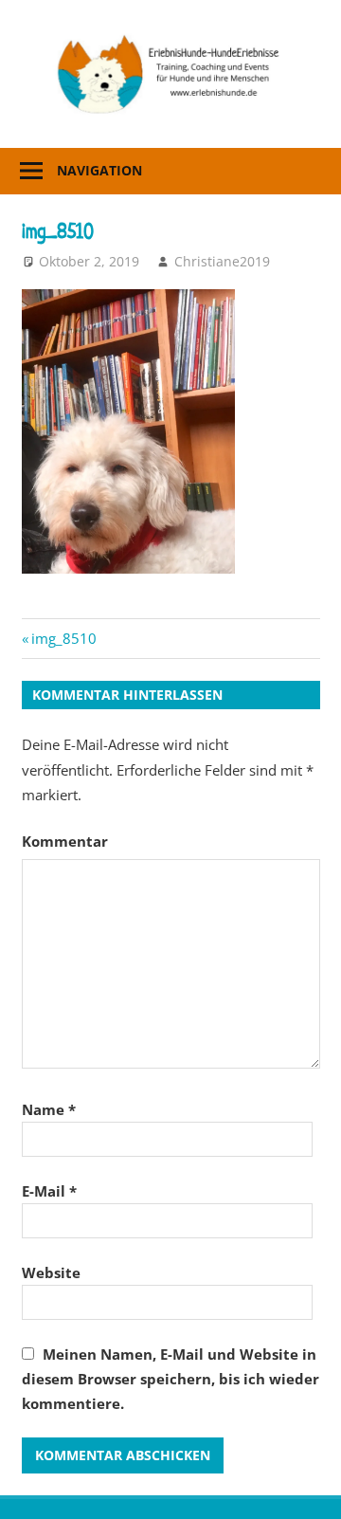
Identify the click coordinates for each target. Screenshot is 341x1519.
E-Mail (49, 1190)
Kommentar (65, 841)
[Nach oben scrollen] (309, 1487)
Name (49, 1109)
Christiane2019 (222, 261)
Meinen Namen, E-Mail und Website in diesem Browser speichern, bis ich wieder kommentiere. (170, 1379)
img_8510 (63, 638)
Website (51, 1272)
